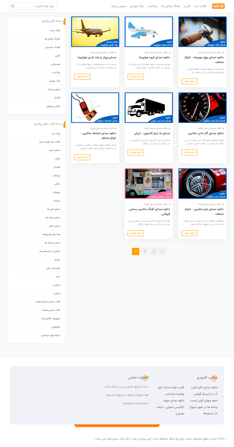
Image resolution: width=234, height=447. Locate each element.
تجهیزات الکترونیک (50, 318)
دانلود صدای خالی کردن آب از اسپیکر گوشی (204, 391)
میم (58, 276)
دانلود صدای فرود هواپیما (154, 57)
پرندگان (56, 175)
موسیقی (55, 64)
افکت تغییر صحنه (51, 310)
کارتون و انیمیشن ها (49, 251)
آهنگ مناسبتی (52, 47)
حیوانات (56, 192)
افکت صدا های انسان (49, 142)
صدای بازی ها (53, 209)
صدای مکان (54, 226)
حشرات (56, 200)
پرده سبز (56, 133)
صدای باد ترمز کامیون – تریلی (152, 133)
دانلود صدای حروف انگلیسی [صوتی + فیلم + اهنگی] (169, 407)
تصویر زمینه (119, 6)
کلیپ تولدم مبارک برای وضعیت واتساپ (171, 391)
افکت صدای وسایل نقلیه (48, 301)
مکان (57, 158)
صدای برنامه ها (53, 217)
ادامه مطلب (189, 81)
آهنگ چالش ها (170, 6)
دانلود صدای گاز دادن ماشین (206, 133)
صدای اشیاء (54, 150)
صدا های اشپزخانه (51, 234)
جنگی (57, 184)
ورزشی (56, 285)
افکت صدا (200, 6)
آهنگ (57, 97)
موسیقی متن (53, 268)
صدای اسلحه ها (52, 243)
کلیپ (187, 6)
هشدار (57, 167)
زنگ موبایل (137, 6)
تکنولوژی (55, 327)
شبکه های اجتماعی (50, 335)
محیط (57, 259)
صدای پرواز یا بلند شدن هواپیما (97, 57)
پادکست (152, 6)
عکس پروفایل (53, 106)
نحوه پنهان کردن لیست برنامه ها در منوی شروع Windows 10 (204, 407)
